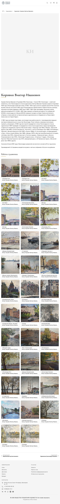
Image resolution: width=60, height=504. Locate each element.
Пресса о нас (34, 469)
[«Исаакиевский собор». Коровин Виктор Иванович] (10, 289)
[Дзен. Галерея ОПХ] (10, 492)
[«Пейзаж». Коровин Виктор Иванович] (49, 410)
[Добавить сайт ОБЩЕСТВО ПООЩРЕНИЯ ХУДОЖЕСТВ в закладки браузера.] (50, 2)
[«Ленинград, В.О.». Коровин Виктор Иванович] (49, 216)
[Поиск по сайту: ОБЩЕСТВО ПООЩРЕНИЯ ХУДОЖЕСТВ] (47, 2)
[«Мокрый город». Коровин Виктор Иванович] (10, 337)
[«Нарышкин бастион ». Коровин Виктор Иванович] (49, 240)
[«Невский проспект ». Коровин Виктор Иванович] (30, 410)
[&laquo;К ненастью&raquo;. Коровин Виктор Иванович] (10, 385)
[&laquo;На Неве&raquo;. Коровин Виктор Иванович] (49, 168)
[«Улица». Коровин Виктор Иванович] (30, 313)
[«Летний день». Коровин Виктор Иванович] (49, 337)
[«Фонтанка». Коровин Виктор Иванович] (10, 410)
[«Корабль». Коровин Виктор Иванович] (30, 385)
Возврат (4, 476)
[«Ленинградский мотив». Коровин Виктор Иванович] (30, 192)
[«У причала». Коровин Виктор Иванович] (30, 240)
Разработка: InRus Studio (30, 499)
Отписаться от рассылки (37, 474)
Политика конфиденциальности (39, 471)
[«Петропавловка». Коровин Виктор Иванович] (49, 313)
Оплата (4, 474)
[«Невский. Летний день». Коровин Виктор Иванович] (30, 265)
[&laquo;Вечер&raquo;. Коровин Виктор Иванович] (49, 192)
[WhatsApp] (8, 492)
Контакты (4, 469)
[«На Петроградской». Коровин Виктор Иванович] (49, 289)
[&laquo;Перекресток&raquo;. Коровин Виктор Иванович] (10, 168)
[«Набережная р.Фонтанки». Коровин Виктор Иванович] (49, 385)
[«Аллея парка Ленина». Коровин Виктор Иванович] (30, 216)
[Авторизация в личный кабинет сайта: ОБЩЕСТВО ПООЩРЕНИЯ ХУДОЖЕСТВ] (53, 3)
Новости (33, 467)
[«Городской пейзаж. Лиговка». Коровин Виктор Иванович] (10, 313)
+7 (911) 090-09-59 (9, 486)
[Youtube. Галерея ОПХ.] (13, 492)
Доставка (4, 471)
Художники (9, 11)
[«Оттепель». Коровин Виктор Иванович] (30, 289)
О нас (3, 467)
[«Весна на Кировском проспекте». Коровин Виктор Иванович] (49, 265)
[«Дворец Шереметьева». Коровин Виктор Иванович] (10, 240)
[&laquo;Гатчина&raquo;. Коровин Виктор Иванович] (10, 434)
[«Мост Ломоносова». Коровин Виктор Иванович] (30, 337)
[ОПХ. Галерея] (5, 492)
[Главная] (3, 11)
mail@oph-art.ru (8, 488)
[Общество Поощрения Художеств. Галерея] (2, 492)
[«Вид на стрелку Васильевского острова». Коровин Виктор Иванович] (10, 265)
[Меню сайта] (56, 3)
